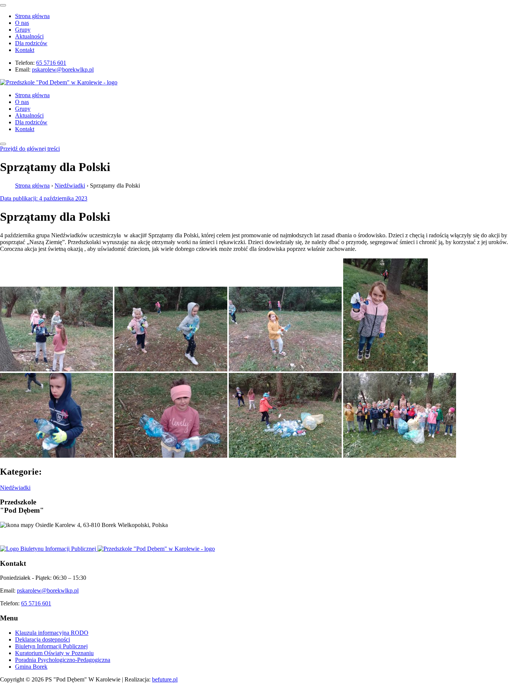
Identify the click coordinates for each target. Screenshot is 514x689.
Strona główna (32, 16)
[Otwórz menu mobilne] (3, 144)
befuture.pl (165, 679)
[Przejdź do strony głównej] (156, 548)
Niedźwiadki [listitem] (15, 487)
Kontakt (24, 50)
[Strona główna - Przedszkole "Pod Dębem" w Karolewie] (58, 82)
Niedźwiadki (70, 185)
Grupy (22, 29)
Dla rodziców (31, 43)
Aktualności (29, 36)
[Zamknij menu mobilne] (3, 5)
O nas (22, 23)
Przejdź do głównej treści (30, 148)
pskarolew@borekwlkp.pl (63, 69)
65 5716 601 (51, 63)
